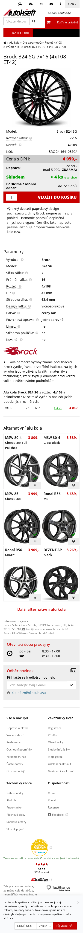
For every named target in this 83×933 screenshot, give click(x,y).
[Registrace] (31, 4)
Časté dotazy (14, 764)
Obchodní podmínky (19, 749)
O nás (51, 793)
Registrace (55, 728)
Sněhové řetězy (16, 822)
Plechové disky (15, 814)
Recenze (53, 807)
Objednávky (55, 742)
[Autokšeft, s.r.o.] (19, 12)
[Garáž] (20, 4)
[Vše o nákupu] (61, 4)
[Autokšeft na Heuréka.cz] (41, 847)
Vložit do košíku (57, 197)
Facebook (58, 814)
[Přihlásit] (42, 4)
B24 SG (47, 266)
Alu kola (11, 800)
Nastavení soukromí (61, 771)
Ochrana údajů (15, 771)
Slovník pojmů (15, 829)
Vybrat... (45, 926)
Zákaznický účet (60, 718)
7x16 (8, 408)
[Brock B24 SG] (41, 97)
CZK (71, 4)
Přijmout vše (65, 926)
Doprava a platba (17, 728)
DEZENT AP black (53, 552)
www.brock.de (55, 629)
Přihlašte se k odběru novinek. (31, 677)
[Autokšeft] (4, 42)
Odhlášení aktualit (59, 764)
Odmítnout (25, 926)
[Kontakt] (52, 4)
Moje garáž (55, 756)
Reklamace (13, 742)
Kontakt (53, 800)
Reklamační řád (16, 756)
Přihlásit (53, 735)
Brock (46, 259)
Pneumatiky (13, 807)
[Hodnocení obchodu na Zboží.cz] (41, 880)
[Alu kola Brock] (41, 351)
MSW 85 (13, 496)
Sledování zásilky (59, 749)
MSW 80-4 (16, 442)
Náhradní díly (15, 793)
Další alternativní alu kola (41, 609)
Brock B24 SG (66, 131)
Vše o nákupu (17, 718)
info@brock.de (35, 629)
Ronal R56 (52, 496)
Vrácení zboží (15, 735)
